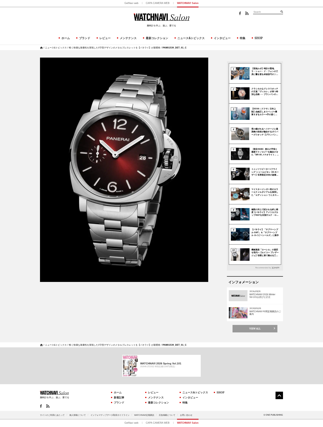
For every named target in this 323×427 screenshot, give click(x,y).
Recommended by (263, 268)
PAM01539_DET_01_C (174, 47)
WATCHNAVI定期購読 (144, 415)
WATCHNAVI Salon (188, 3)
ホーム (65, 38)
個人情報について (77, 415)
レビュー (105, 38)
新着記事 (119, 397)
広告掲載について (167, 415)
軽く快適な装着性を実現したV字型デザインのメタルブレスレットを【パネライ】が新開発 (114, 47)
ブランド (84, 38)
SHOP (259, 38)
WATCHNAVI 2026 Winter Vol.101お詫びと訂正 (262, 295)
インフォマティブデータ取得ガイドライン (110, 415)
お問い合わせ (186, 415)
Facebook (240, 13)
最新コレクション (157, 38)
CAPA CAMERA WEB (158, 3)
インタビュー (222, 38)
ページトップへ (279, 395)
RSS (247, 13)
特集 (242, 38)
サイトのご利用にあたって (52, 415)
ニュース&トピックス (191, 38)
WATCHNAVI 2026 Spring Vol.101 (160, 363)
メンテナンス (128, 38)
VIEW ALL (255, 328)
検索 (281, 11)
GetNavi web (131, 3)
